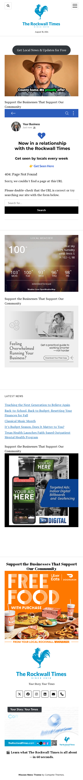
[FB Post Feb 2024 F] (41, 366)
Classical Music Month (20, 421)
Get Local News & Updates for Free (41, 50)
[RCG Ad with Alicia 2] (41, 631)
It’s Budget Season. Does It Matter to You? (34, 427)
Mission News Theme (30, 774)
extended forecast (41, 283)
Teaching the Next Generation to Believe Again (37, 405)
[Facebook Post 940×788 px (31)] (41, 169)
